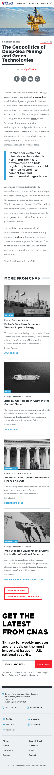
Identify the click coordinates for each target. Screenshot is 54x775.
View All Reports (16, 590)
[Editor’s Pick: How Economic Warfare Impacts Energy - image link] (27, 300)
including (20, 236)
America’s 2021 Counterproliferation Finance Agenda (26, 479)
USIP (32, 261)
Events (6, 746)
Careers (6, 755)
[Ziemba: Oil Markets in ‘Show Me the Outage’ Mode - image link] (27, 377)
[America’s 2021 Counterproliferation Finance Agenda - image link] (27, 454)
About (5, 741)
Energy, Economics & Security (17, 320)
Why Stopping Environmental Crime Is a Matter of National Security (26, 552)
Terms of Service (26, 675)
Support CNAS (35, 741)
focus (34, 118)
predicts (46, 204)
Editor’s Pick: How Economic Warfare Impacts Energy (22, 326)
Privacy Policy (8, 675)
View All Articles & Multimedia (23, 597)
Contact (32, 755)
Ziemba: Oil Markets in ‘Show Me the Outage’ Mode (27, 402)
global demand (36, 96)
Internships (8, 750)
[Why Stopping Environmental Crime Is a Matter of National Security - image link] (27, 527)
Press (31, 750)
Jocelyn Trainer (29, 69)
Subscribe (43, 664)
